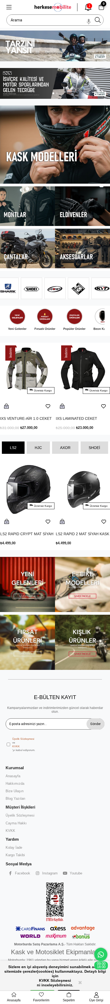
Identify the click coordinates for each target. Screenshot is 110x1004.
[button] (53, 93)
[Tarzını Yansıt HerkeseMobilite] (55, 46)
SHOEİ (94, 448)
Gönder (95, 724)
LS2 (13, 448)
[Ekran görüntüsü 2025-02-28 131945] (55, 902)
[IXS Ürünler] (55, 83)
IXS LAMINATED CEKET (28, 418)
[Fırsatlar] (27, 642)
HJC (38, 448)
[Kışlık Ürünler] (82, 642)
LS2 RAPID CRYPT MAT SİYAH (26, 534)
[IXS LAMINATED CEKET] (35, 380)
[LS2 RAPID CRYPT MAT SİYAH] (27, 495)
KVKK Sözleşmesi (55, 980)
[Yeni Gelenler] (27, 584)
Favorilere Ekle (56, 406)
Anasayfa (13, 776)
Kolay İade (14, 848)
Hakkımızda (15, 784)
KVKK (16, 746)
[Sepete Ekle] (14, 406)
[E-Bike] (82, 584)
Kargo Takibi (15, 855)
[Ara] (97, 20)
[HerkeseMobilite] (53, 7)
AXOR (65, 448)
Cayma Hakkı (16, 823)
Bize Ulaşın (14, 791)
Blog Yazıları (15, 799)
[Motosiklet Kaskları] (55, 144)
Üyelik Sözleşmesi (23, 738)
